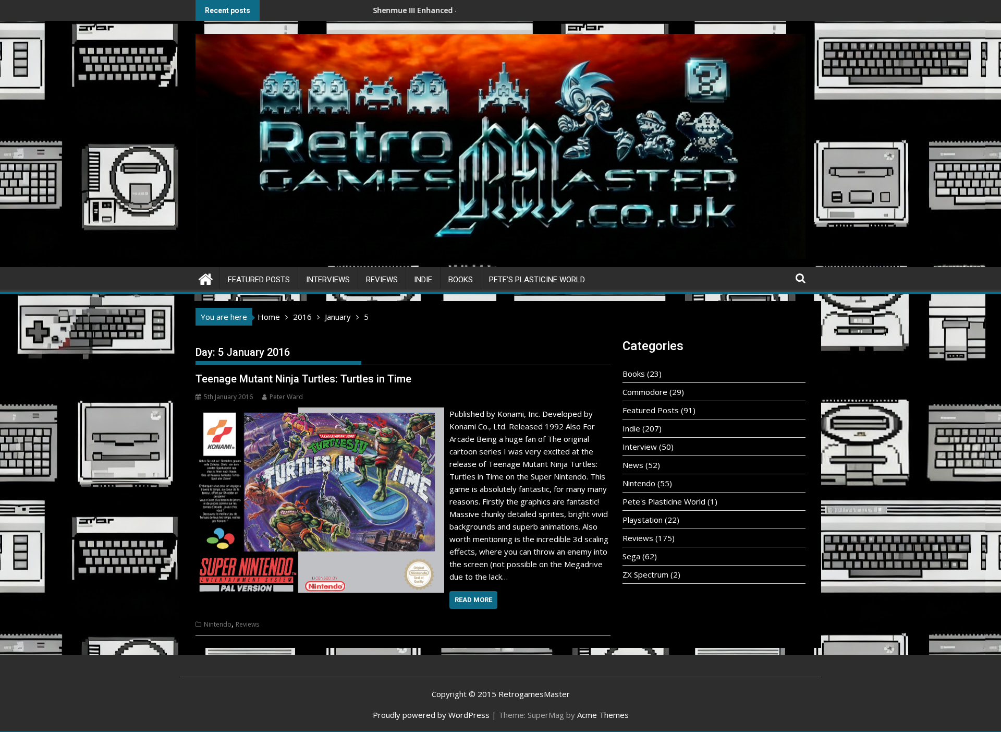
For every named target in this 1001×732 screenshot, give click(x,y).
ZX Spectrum (645, 574)
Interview (639, 446)
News (632, 465)
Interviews (328, 279)
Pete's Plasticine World (663, 501)
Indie (423, 279)
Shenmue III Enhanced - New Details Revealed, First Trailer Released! (426, 10)
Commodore (644, 392)
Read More (473, 600)
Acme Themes (603, 715)
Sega (631, 556)
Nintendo (217, 624)
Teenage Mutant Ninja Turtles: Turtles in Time (303, 379)
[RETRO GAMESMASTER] (205, 278)
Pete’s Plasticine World (537, 279)
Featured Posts (259, 279)
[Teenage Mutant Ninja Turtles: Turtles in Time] (320, 414)
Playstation (642, 519)
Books (460, 279)
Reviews (382, 279)
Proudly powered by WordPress (431, 715)
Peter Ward (286, 396)
